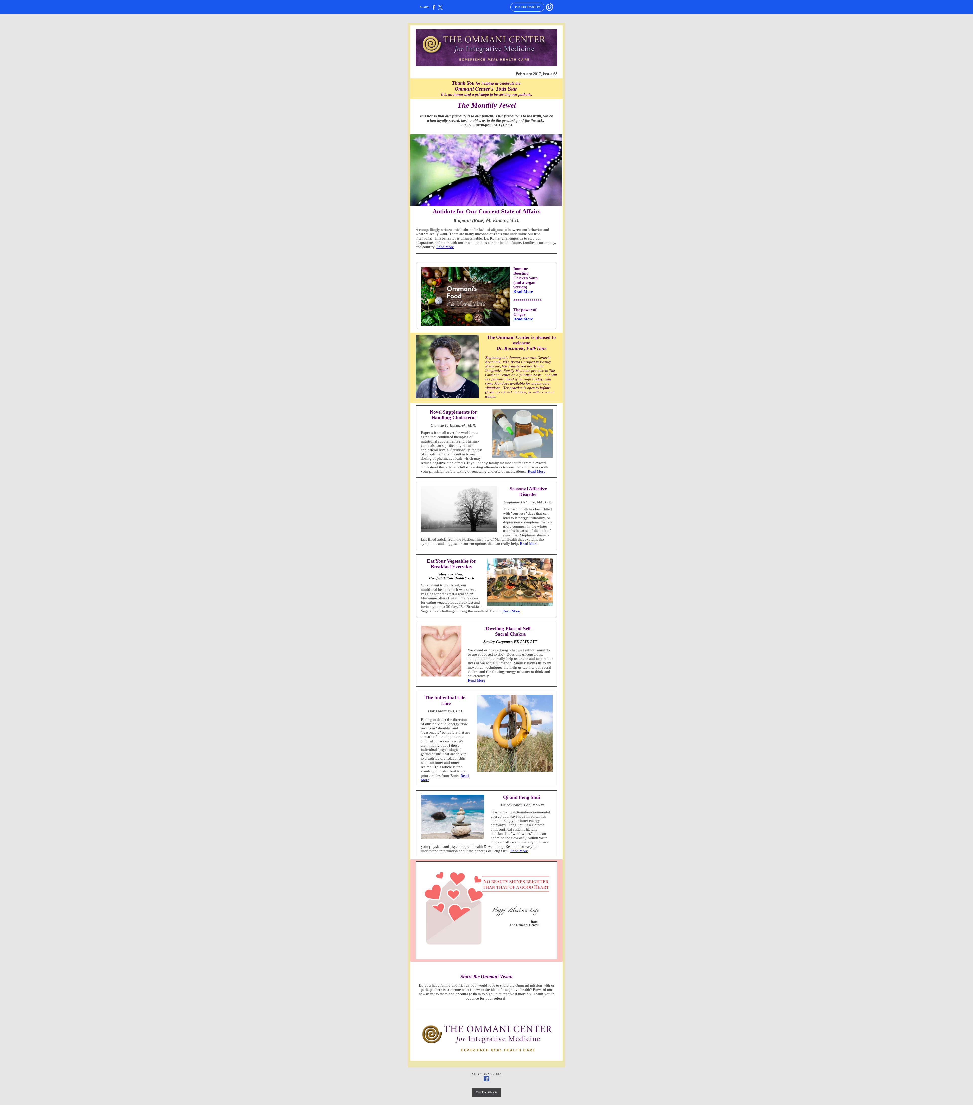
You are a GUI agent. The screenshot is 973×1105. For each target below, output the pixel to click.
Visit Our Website (486, 1092)
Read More (445, 247)
